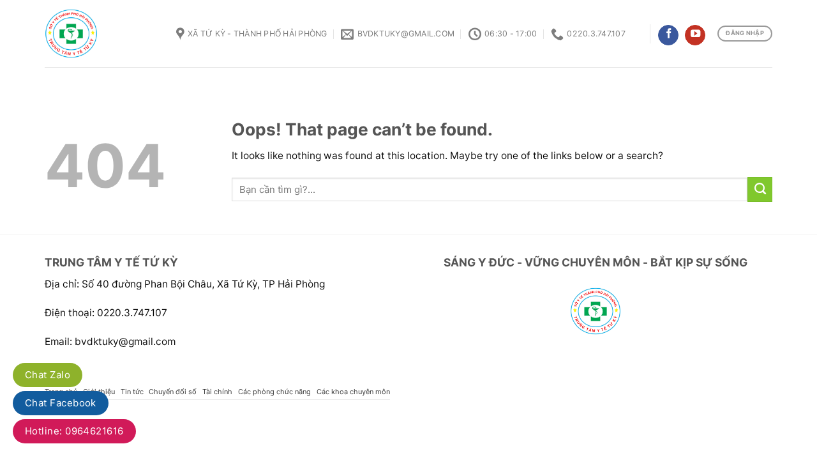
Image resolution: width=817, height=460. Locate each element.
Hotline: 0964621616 (74, 431)
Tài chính (217, 391)
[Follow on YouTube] (695, 35)
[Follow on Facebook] (668, 35)
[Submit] (759, 189)
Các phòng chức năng (274, 391)
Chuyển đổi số (173, 391)
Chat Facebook (60, 403)
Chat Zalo (47, 375)
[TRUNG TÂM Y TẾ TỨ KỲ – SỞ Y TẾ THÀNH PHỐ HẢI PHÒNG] (101, 33)
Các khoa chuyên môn (353, 391)
